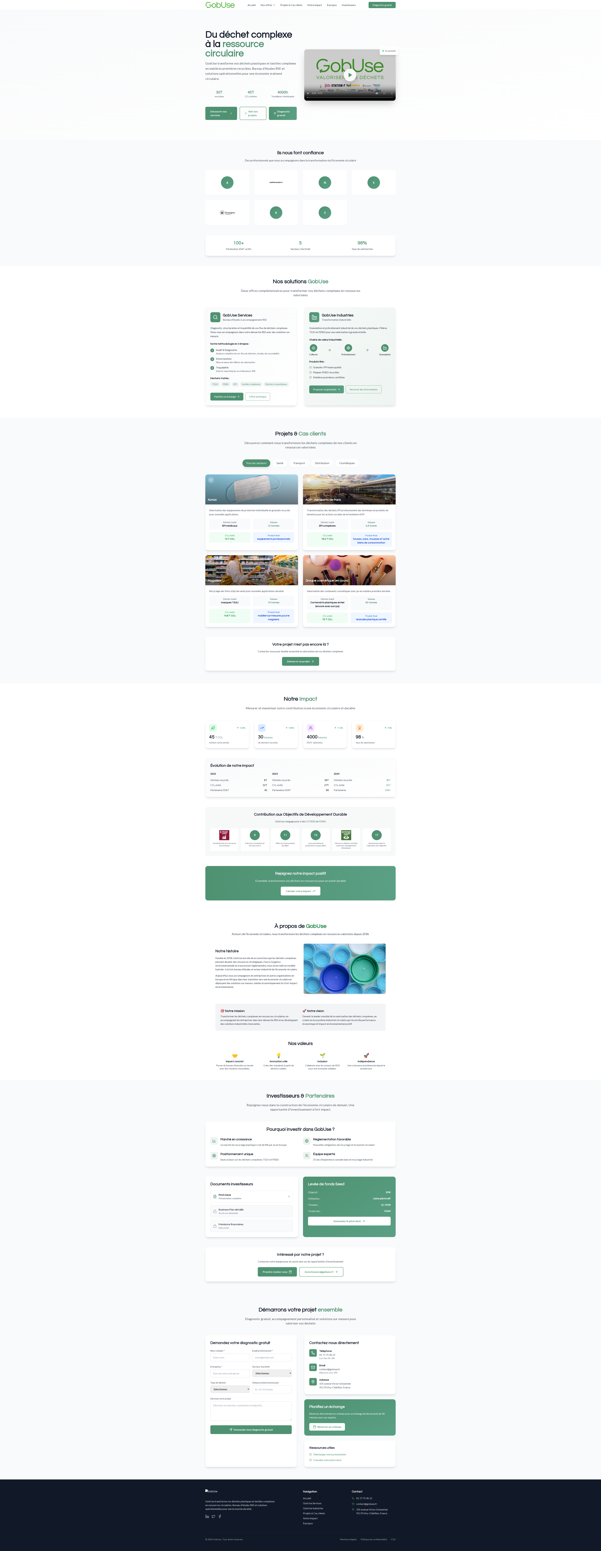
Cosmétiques (347, 463)
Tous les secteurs (256, 463)
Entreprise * (216, 1366)
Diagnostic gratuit (382, 4)
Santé (280, 463)
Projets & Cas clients (291, 4)
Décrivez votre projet (220, 1398)
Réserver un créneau (329, 1426)
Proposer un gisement (324, 389)
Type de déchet (218, 1382)
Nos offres (266, 4)
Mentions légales (348, 1539)
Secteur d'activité (261, 1366)
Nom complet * (217, 1350)
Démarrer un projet (298, 661)
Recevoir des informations (364, 389)
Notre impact (314, 4)
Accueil (252, 4)
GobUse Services (312, 1503)
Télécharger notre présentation (329, 1454)
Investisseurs (349, 4)
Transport (299, 463)
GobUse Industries (313, 1508)
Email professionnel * (262, 1350)
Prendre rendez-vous (275, 1271)
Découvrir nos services (218, 113)
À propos (332, 4)
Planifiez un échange (225, 396)
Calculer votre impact (298, 890)
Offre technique (257, 396)
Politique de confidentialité (374, 1539)
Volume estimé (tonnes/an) (265, 1382)
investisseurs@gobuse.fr (319, 1271)
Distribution (322, 463)
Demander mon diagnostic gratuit (253, 1429)
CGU (393, 1539)
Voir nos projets (253, 113)
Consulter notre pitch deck (327, 1459)
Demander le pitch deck (347, 1221)
